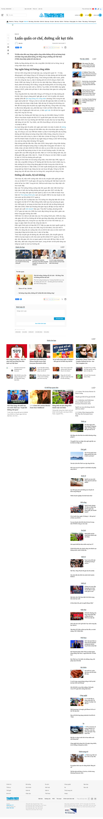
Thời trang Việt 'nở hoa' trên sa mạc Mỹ (91, 755)
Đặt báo (40, 798)
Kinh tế (26, 21)
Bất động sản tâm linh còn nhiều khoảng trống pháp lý (83, 436)
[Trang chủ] (7, 22)
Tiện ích (35, 9)
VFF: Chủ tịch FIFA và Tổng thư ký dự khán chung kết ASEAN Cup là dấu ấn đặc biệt (90, 643)
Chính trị (11, 21)
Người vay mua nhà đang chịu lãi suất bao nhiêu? (90, 480)
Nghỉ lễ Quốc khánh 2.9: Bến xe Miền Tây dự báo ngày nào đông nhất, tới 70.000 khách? (90, 509)
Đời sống (31, 21)
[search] (16, 15)
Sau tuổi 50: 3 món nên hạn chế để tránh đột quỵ (90, 672)
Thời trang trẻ (92, 21)
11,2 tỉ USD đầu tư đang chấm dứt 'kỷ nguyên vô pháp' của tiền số (90, 701)
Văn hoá (47, 787)
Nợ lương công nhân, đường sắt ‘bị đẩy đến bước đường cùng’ (36, 293)
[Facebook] (96, 9)
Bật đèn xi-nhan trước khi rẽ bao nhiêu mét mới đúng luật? (82, 738)
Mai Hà (20, 43)
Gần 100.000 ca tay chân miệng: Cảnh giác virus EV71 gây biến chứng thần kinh (82, 688)
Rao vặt (86, 787)
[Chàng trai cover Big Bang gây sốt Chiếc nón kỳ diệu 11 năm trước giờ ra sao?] (76, 590)
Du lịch (52, 21)
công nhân (17, 332)
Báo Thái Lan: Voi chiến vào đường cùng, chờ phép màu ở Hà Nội (82, 659)
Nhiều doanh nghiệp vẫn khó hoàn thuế (81, 495)
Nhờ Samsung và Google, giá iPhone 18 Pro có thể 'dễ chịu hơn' (82, 710)
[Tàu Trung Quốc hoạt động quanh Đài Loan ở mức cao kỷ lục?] (76, 456)
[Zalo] (101, 9)
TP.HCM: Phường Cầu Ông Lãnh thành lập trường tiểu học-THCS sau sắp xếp (90, 615)
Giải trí (61, 21)
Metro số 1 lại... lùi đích (25, 288)
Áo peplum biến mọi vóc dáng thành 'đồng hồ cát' (82, 766)
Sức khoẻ (28, 787)
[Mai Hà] (16, 43)
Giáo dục (47, 21)
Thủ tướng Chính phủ (28, 195)
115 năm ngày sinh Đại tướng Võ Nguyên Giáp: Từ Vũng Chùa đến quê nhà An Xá (90, 427)
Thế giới (21, 21)
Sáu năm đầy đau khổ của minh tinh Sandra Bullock (82, 575)
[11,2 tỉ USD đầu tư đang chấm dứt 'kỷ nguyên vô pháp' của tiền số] (76, 702)
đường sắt (31, 332)
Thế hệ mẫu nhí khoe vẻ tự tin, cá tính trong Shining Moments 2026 (82, 772)
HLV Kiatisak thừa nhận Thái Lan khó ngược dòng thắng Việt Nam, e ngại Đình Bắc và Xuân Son (83, 653)
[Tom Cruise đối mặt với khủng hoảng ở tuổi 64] (76, 563)
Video (79, 21)
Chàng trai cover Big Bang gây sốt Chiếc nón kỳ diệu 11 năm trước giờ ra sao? (90, 589)
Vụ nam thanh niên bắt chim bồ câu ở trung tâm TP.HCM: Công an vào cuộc (82, 522)
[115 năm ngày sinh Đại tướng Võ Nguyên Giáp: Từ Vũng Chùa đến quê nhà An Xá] (76, 428)
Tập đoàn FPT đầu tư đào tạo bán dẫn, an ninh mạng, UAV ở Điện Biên (83, 630)
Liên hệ (40, 9)
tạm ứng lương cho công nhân (36, 98)
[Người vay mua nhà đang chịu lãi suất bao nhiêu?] (76, 482)
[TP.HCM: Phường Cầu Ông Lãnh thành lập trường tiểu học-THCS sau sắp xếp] (76, 616)
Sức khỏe (36, 21)
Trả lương (46, 332)
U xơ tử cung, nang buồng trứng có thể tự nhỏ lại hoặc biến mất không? (82, 682)
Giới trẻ (42, 21)
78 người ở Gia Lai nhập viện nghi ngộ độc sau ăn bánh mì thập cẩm (83, 442)
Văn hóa (57, 21)
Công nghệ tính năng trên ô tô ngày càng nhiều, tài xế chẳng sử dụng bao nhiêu (83, 744)
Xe (77, 21)
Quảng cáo (47, 798)
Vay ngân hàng (38, 332)
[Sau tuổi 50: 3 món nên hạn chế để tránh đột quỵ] (76, 674)
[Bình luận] (8, 47)
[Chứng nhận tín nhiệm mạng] (70, 811)
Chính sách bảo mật (68, 798)
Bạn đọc (86, 784)
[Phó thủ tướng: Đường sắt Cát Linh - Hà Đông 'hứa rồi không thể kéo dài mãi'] (24, 280)
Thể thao (66, 21)
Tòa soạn (59, 798)
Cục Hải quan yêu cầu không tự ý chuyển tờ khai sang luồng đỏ (82, 490)
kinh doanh (29, 209)
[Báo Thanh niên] (12, 799)
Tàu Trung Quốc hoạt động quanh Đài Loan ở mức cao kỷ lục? (90, 454)
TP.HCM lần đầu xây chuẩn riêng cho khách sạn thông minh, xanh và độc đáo (83, 549)
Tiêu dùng (85, 21)
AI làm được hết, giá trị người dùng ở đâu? (81, 603)
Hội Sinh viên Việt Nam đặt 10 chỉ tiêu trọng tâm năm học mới (82, 598)
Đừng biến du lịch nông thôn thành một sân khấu (90, 535)
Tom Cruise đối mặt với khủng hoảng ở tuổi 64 (90, 561)
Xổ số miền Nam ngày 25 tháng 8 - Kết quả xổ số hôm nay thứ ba (82, 517)
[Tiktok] (98, 9)
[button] (8, 35)
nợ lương (24, 332)
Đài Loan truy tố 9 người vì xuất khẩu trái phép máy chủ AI (83, 468)
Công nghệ (72, 21)
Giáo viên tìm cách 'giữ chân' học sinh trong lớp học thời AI (83, 624)
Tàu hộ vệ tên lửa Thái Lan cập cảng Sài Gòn (82, 463)
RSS (53, 798)
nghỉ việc (47, 110)
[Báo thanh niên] (51, 15)
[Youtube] (93, 9)
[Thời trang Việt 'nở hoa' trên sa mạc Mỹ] (76, 758)
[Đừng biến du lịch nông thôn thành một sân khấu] (76, 537)
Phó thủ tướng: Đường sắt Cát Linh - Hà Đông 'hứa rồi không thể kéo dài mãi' (49, 276)
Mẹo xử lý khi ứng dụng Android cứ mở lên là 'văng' (82, 716)
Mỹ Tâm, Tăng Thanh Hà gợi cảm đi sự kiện (82, 570)
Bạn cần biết (28, 9)
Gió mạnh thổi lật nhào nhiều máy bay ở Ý (81, 544)
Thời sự (16, 21)
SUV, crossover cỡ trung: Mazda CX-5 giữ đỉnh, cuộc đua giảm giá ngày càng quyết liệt (90, 730)
